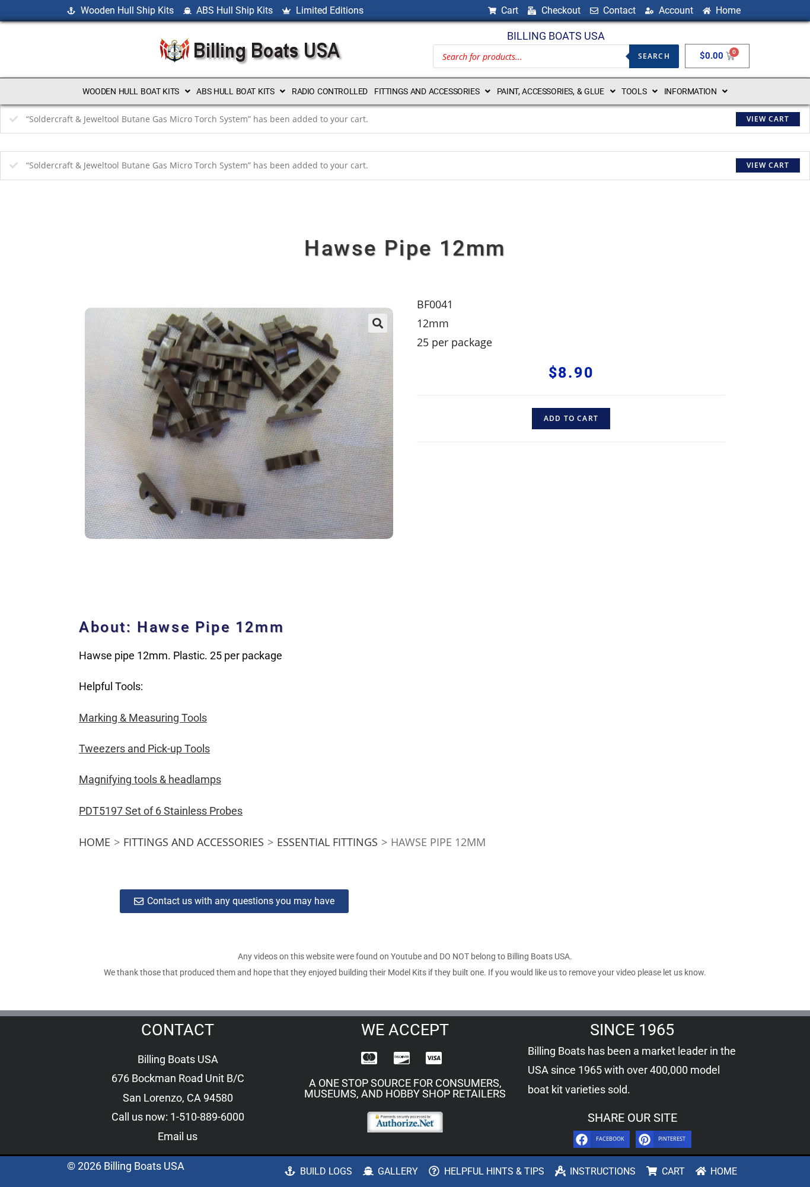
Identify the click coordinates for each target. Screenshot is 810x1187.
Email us (177, 1136)
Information (690, 91)
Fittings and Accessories (426, 91)
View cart (768, 119)
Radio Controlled (330, 91)
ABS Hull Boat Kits (235, 91)
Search (654, 56)
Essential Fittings (327, 842)
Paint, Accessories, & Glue (550, 91)
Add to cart (571, 418)
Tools (633, 91)
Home (94, 842)
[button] (136, 91)
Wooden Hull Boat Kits (130, 91)
